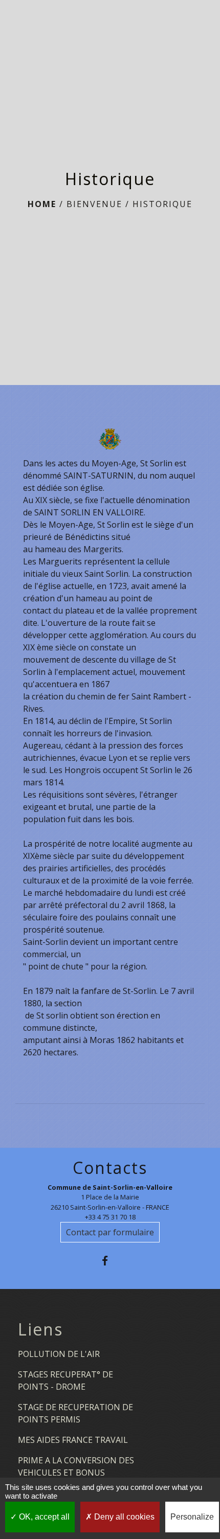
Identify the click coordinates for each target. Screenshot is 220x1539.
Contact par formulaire (110, 1232)
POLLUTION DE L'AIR (59, 1354)
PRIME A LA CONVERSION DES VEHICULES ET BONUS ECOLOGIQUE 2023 (76, 1472)
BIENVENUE (94, 204)
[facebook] (109, 1261)
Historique (162, 204)
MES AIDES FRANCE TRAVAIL (73, 1439)
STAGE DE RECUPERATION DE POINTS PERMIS (75, 1413)
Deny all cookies (123, 1516)
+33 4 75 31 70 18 (110, 1216)
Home (42, 204)
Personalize (192, 1516)
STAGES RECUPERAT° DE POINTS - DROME (65, 1380)
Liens (40, 1329)
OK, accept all (43, 1516)
